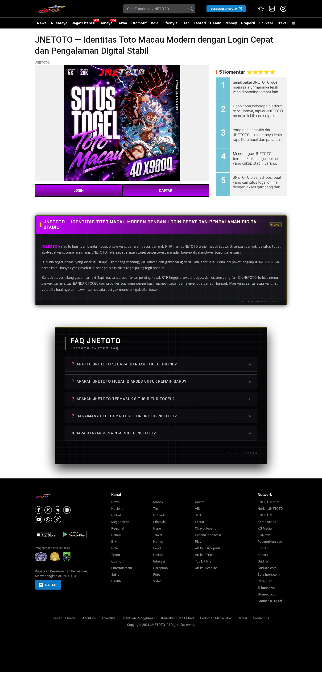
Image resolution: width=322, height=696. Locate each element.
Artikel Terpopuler (207, 548)
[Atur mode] (260, 8)
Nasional (117, 508)
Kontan (263, 548)
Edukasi (266, 23)
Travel (282, 23)
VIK (197, 508)
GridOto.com (267, 568)
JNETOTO (42, 62)
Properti (248, 23)
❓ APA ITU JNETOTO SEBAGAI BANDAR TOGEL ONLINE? (161, 364)
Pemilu (116, 535)
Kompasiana (267, 522)
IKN (114, 541)
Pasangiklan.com (270, 541)
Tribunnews (266, 588)
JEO (198, 515)
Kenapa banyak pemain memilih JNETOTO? (161, 433)
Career (242, 618)
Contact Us (261, 618)
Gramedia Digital (270, 601)
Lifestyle (170, 23)
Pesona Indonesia (208, 535)
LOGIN (79, 190)
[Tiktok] (57, 519)
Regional (117, 528)
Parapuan (160, 568)
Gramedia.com (268, 594)
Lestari (200, 24)
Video (157, 581)
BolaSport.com (269, 574)
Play (198, 541)
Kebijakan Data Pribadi (177, 618)
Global (116, 515)
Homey (158, 541)
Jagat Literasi (83, 23)
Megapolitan (120, 522)
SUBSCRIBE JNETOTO (224, 8)
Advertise (108, 618)
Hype (157, 528)
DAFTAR (165, 190)
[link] (272, 8)
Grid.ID (263, 561)
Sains (115, 574)
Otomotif (139, 23)
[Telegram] (57, 510)
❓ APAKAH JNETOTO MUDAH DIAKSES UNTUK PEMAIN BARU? (161, 381)
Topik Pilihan (204, 561)
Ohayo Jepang (205, 528)
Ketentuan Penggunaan (138, 618)
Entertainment (121, 568)
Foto (156, 574)
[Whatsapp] (48, 519)
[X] (48, 510)
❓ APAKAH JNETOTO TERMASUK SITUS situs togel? (161, 399)
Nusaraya (59, 23)
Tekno (122, 23)
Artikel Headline (206, 568)
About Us (89, 618)
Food (157, 548)
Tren (186, 23)
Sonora (263, 555)
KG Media (265, 528)
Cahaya (105, 23)
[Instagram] (67, 510)
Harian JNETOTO (270, 508)
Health (215, 23)
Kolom (199, 502)
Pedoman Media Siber (216, 618)
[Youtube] (38, 519)
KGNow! (264, 535)
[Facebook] (38, 510)
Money (231, 23)
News (42, 23)
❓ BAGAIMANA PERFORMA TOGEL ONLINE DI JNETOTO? (161, 416)
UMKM (158, 555)
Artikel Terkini (204, 555)
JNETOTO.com (268, 502)
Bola (154, 23)
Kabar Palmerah (65, 618)
